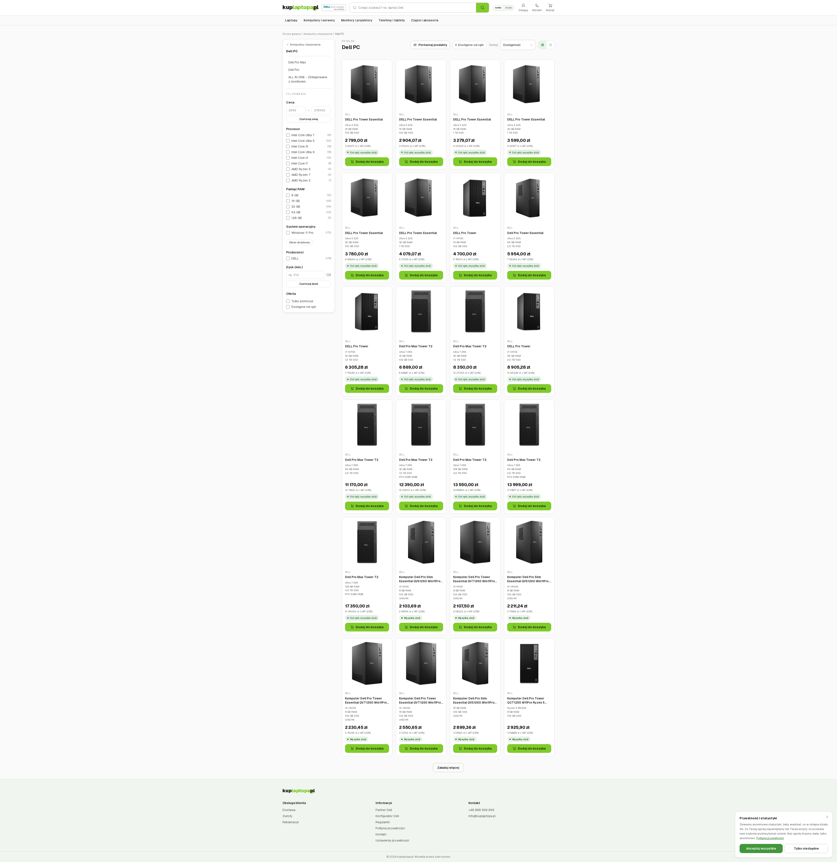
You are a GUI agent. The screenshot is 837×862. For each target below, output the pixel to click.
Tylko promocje (302, 301)
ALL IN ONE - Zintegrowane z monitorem (307, 79)
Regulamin (383, 822)
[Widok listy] (550, 45)
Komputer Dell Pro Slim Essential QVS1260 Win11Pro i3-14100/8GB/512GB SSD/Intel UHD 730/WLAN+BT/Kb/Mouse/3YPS (421, 579)
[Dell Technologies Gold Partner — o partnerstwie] (334, 7)
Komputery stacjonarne (318, 34)
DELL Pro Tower (464, 233)
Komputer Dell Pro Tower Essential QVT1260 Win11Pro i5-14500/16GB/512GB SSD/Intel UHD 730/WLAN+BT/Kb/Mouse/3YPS (421, 700)
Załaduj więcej (448, 768)
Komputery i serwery (319, 20)
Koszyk (550, 10)
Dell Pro (293, 70)
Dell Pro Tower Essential (525, 233)
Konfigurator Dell (387, 816)
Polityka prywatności (390, 828)
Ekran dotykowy (299, 242)
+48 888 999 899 (481, 810)
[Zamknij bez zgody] (827, 817)
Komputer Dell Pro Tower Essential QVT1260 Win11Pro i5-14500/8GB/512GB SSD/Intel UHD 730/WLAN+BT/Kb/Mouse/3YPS (367, 700)
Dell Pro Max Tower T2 (415, 346)
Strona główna (291, 34)
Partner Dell (384, 810)
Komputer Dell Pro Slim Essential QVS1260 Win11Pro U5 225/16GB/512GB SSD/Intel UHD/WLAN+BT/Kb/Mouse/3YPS (475, 700)
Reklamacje (290, 822)
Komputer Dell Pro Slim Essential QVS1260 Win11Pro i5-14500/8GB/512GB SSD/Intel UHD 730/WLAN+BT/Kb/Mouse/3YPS (529, 579)
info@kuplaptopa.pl (481, 816)
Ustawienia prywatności (392, 840)
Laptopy (291, 20)
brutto (508, 7)
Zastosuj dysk (308, 284)
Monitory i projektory (357, 20)
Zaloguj (523, 10)
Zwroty (287, 816)
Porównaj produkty (432, 45)
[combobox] (417, 7)
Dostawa (288, 810)
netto (498, 7)
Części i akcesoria (424, 20)
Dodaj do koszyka (370, 162)
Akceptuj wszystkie (761, 848)
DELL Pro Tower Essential (364, 119)
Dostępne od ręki (303, 307)
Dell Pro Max (297, 62)
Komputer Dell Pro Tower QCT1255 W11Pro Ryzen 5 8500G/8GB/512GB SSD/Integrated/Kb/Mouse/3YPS (529, 700)
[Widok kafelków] (542, 45)
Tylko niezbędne (806, 848)
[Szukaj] (482, 7)
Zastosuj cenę (308, 119)
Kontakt (537, 10)
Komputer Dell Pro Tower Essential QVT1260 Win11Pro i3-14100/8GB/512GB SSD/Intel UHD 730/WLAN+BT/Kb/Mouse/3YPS (475, 579)
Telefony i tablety (392, 20)
